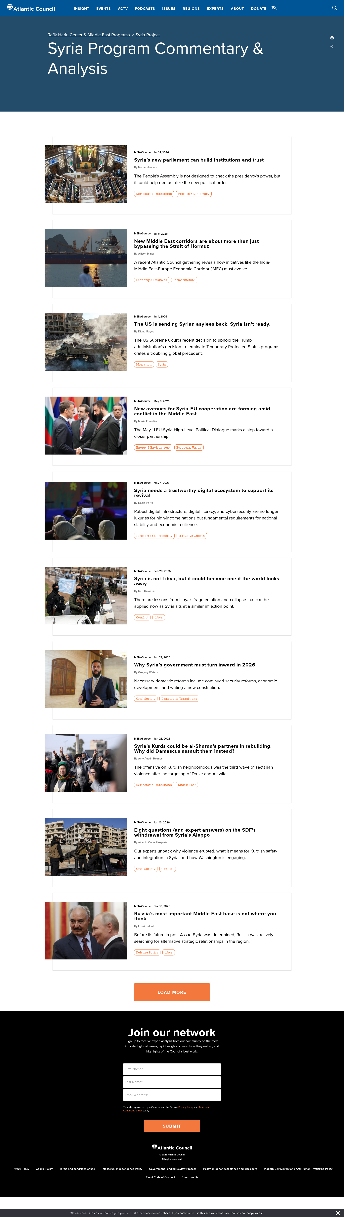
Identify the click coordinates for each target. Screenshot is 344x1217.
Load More (172, 992)
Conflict (142, 617)
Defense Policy (147, 952)
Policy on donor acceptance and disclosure (230, 1169)
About (237, 8)
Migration (144, 364)
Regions (191, 8)
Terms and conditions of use (77, 1169)
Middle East (187, 785)
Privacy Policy (186, 1107)
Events (103, 8)
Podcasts (145, 8)
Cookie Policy (44, 1169)
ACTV (123, 8)
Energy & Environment (153, 447)
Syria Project (148, 34)
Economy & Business (151, 280)
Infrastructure (184, 280)
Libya (158, 617)
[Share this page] (332, 46)
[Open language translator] (274, 7)
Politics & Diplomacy (193, 194)
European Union (188, 447)
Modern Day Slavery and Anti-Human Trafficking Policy (298, 1169)
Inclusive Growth (192, 536)
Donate (258, 8)
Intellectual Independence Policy (122, 1169)
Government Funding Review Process (172, 1169)
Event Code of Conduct (160, 1177)
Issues (169, 8)
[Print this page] (332, 38)
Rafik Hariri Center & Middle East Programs (89, 34)
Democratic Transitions (154, 194)
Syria (162, 364)
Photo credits (190, 1177)
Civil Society (145, 699)
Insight (81, 8)
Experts (215, 8)
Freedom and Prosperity (154, 536)
